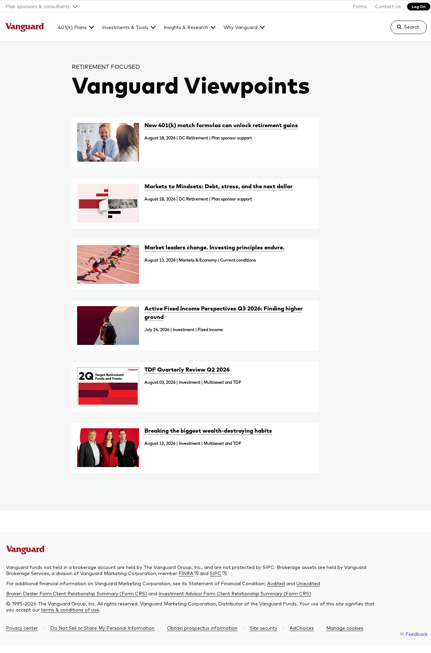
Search (412, 27)
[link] (403, 30)
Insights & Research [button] (186, 27)
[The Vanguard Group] (25, 28)
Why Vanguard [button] (240, 27)
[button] (39, 6)
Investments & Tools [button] (125, 27)
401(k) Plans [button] (72, 27)
